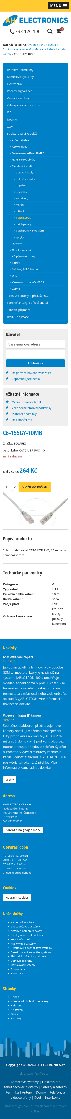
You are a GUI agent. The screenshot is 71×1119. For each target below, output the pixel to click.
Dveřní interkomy (47, 1097)
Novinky (12, 119)
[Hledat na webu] (49, 31)
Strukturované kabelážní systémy (31, 952)
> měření (19, 204)
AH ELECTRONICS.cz (49, 1065)
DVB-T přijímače (18, 317)
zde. (33, 704)
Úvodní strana (36, 45)
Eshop (52, 45)
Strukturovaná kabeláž (17, 49)
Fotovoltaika (18, 969)
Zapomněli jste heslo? (26, 379)
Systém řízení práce (36, 1073)
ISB (9, 112)
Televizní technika (21, 939)
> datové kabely (23, 172)
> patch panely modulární (29, 230)
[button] (58, 5)
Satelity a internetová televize (29, 935)
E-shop (15, 997)
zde (54, 767)
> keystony (20, 192)
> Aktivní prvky (18, 147)
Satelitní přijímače (19, 310)
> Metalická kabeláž (22, 166)
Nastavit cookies (17, 897)
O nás (14, 1014)
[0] (58, 31)
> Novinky (16, 243)
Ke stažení (17, 1010)
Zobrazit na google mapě (23, 830)
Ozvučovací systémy (23, 965)
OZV (10, 126)
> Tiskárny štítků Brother (24, 269)
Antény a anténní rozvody (26, 931)
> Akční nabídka (19, 140)
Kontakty (16, 1018)
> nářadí (19, 211)
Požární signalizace (19, 91)
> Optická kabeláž (20, 250)
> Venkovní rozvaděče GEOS (27, 282)
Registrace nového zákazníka (31, 373)
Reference (17, 1005)
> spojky (19, 237)
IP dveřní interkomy (20, 70)
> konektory (21, 198)
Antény (27, 1092)
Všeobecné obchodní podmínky (30, 1001)
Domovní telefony (21, 960)
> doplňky (20, 185)
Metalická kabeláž (45, 49)
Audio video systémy (23, 943)
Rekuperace (18, 973)
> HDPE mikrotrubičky (22, 159)
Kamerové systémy (20, 77)
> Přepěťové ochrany (22, 256)
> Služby (15, 263)
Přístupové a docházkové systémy (31, 948)
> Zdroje (15, 288)
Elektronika (14, 84)
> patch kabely (22, 217)
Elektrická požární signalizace (28, 956)
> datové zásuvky (24, 179)
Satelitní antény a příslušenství (27, 303)
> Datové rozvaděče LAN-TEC (27, 153)
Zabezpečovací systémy (23, 105)
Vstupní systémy (18, 98)
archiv (10, 779)
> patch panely (23, 224)
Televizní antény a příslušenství (28, 296)
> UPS (13, 275)
